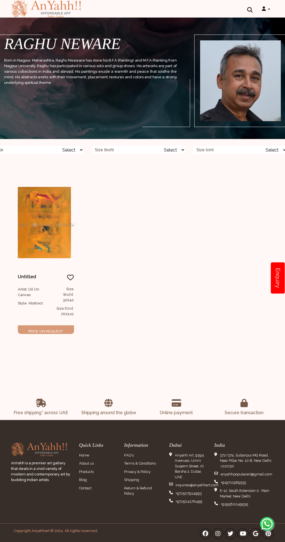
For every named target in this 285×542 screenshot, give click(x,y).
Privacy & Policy (137, 472)
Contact (85, 488)
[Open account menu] (266, 8)
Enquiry (277, 278)
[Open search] (250, 8)
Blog (83, 480)
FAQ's (129, 455)
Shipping (131, 480)
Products (86, 472)
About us (86, 463)
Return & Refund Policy (138, 491)
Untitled (27, 276)
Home (84, 455)
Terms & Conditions (140, 463)
